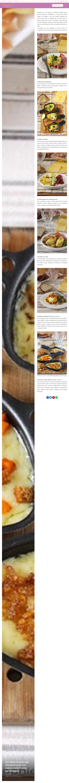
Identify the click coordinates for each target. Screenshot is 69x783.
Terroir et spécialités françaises (14, 776)
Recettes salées (13, 775)
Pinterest (61, 1)
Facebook (55, 1)
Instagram (58, 1)
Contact (16, 1)
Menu (65, 5)
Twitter (63, 1)
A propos (10, 1)
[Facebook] (47, 397)
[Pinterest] (53, 397)
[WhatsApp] (56, 397)
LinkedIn (66, 1)
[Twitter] (50, 397)
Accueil (4, 1)
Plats (6, 775)
